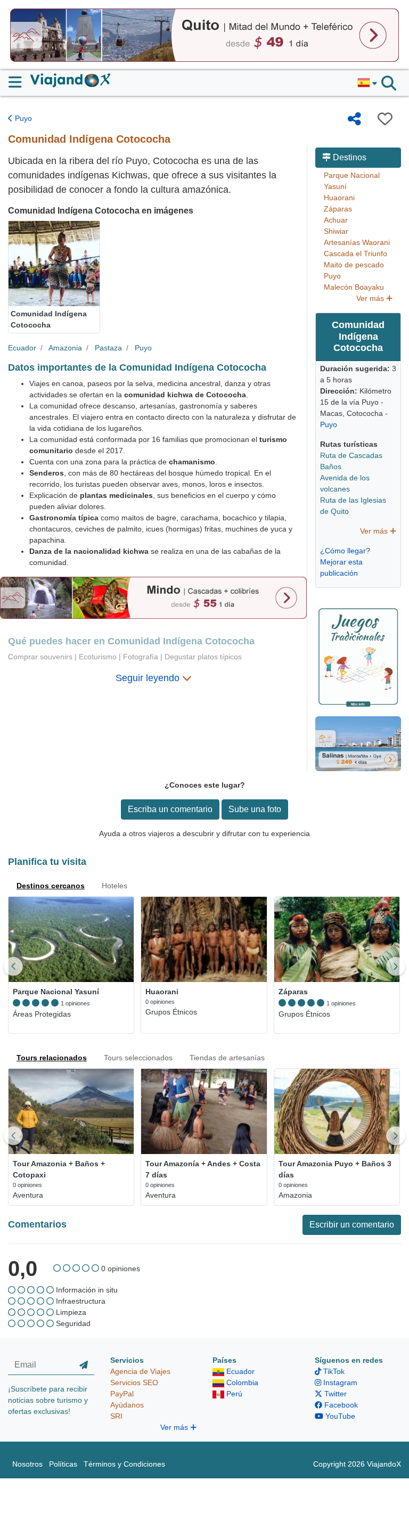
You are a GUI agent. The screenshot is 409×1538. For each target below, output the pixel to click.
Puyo (22, 118)
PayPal (122, 1393)
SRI (116, 1416)
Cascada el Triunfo (355, 253)
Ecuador (22, 347)
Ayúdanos (127, 1405)
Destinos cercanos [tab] (51, 885)
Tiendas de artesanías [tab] (227, 1057)
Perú (233, 1393)
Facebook (340, 1405)
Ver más (371, 298)
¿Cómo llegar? (345, 550)
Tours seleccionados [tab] (138, 1057)
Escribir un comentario (351, 1224)
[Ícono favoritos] (385, 118)
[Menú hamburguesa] (19, 82)
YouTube (339, 1416)
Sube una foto (254, 809)
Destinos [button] (348, 157)
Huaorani (339, 197)
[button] (367, 83)
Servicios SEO (134, 1382)
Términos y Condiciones (124, 1464)
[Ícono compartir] (354, 118)
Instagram (339, 1382)
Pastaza (108, 347)
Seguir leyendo (149, 678)
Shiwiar (336, 231)
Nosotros (27, 1464)
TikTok (333, 1371)
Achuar (336, 220)
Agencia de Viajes (140, 1371)
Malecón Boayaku (354, 287)
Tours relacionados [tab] (52, 1057)
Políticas (63, 1464)
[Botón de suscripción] (83, 1365)
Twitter (334, 1393)
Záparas (338, 208)
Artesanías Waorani (357, 242)
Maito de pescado (354, 264)
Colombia (241, 1382)
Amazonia (65, 347)
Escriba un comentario (170, 809)
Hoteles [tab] (114, 885)
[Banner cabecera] (204, 34)
